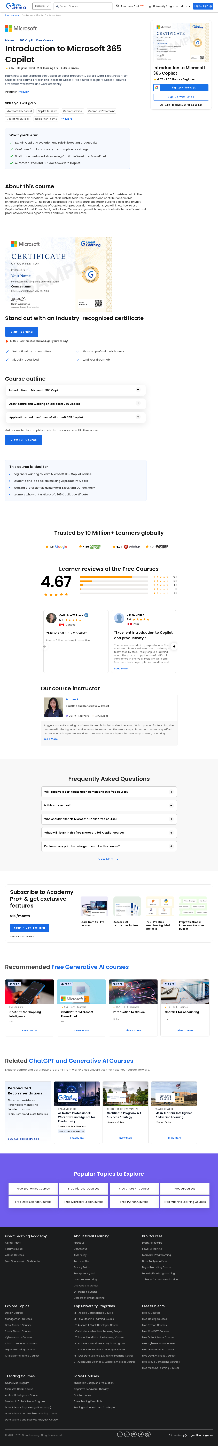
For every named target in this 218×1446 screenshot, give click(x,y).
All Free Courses (14, 1255)
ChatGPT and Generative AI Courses (81, 1061)
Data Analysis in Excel (154, 1261)
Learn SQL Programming (156, 1255)
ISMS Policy (80, 1255)
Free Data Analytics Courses (159, 1355)
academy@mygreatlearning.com (193, 1435)
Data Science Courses (18, 1325)
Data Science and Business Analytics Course (31, 1419)
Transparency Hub (85, 1273)
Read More (51, 739)
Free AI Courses (151, 1313)
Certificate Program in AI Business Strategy (124, 1115)
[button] (181, 42)
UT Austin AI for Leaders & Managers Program (100, 1349)
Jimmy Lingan (135, 615)
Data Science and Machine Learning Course (31, 1413)
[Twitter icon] (141, 1434)
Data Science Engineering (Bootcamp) (28, 1407)
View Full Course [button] (24, 440)
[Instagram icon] (148, 1434)
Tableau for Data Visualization (160, 1279)
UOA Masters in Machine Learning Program (99, 1331)
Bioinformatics (82, 1395)
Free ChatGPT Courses (155, 1331)
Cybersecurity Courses (18, 1337)
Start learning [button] (22, 332)
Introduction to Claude (129, 1012)
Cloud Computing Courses (21, 1343)
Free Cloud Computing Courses (161, 1362)
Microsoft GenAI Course (19, 1389)
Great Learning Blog (85, 1279)
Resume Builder (14, 1249)
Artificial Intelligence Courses (22, 1355)
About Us (79, 1242)
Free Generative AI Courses (158, 1349)
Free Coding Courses (154, 1319)
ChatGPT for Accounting (182, 1012)
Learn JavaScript (152, 1242)
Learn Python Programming (158, 1273)
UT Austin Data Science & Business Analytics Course (104, 1362)
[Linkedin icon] (127, 1434)
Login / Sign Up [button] (203, 6)
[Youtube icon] (134, 1434)
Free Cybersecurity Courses (158, 1343)
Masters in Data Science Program (25, 1401)
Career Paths (13, 1242)
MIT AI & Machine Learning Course (94, 1319)
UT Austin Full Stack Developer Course (96, 1325)
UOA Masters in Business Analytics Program (99, 1343)
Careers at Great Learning (89, 1298)
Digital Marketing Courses (20, 1349)
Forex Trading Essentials (88, 1401)
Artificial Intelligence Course (21, 1395)
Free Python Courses (154, 1325)
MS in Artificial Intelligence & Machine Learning (173, 1115)
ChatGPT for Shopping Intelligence (25, 1014)
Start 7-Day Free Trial (29, 927)
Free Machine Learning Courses (160, 1368)
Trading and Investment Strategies (94, 1407)
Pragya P (24, 92)
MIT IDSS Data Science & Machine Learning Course (104, 1355)
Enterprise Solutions (85, 1291)
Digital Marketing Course (156, 1267)
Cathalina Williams (71, 615)
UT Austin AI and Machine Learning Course (99, 1337)
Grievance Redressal (86, 1285)
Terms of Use (82, 1261)
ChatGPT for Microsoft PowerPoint (77, 1014)
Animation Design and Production (94, 1383)
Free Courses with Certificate (22, 1261)
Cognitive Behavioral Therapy (91, 1389)
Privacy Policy (82, 1267)
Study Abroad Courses (18, 1331)
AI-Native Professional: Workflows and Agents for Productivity (76, 1117)
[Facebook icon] (120, 1434)
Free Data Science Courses (158, 1337)
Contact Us (80, 1249)
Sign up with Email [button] (181, 97)
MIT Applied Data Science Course (93, 1313)
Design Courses (14, 1313)
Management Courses (18, 1319)
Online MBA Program (17, 1383)
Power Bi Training (152, 1249)
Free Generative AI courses (90, 967)
